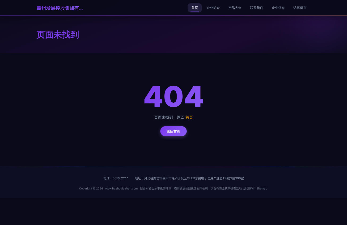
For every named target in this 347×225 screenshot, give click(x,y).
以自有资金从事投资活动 (155, 188)
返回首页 (173, 131)
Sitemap (261, 188)
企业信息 (278, 8)
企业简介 (213, 8)
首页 (194, 8)
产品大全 (234, 8)
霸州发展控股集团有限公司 (60, 8)
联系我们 (256, 8)
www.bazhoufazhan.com (121, 188)
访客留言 (300, 8)
